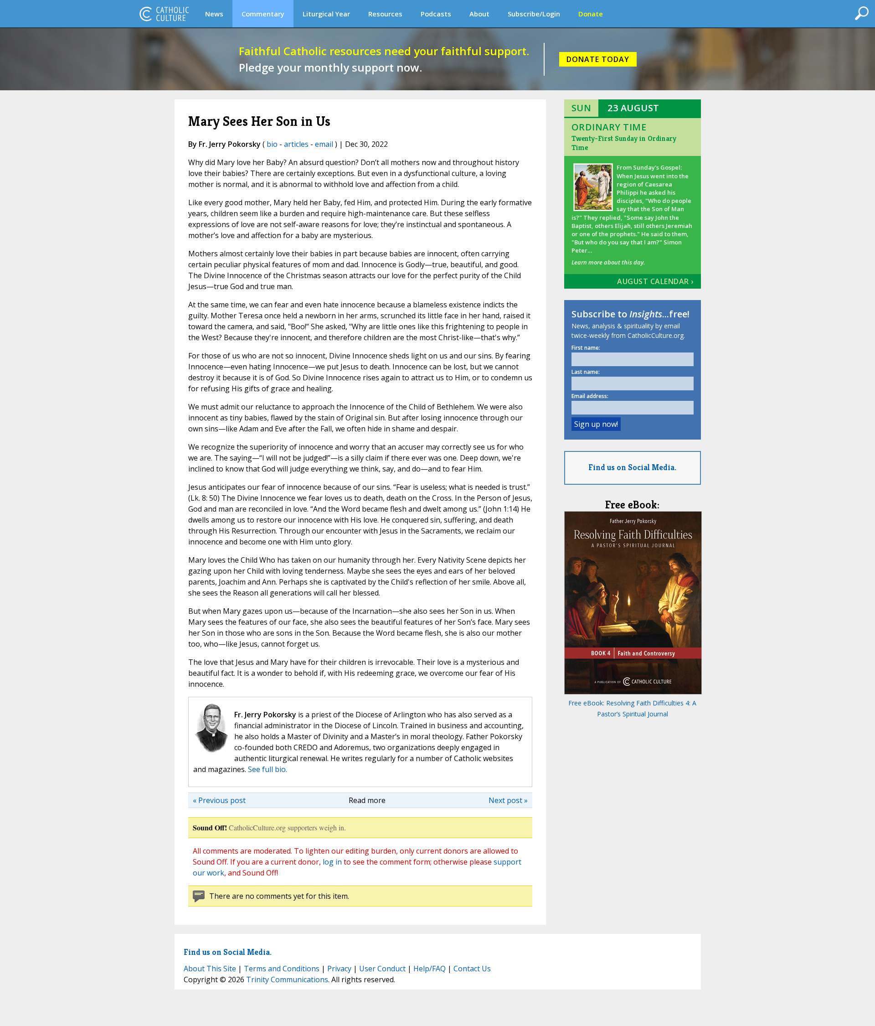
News (214, 13)
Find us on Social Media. (632, 467)
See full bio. (267, 769)
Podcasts (436, 13)
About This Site (210, 969)
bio (272, 144)
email (324, 144)
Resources (385, 13)
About (479, 13)
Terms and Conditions (281, 969)
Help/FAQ (429, 969)
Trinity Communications (287, 979)
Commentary (263, 13)
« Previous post (219, 800)
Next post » (508, 800)
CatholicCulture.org (164, 13)
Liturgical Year (326, 13)
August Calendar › (655, 281)
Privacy (339, 969)
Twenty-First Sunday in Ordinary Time (623, 143)
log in (332, 862)
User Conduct (382, 969)
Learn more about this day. (608, 262)
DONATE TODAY (597, 59)
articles (296, 144)
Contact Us (472, 969)
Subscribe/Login (534, 13)
